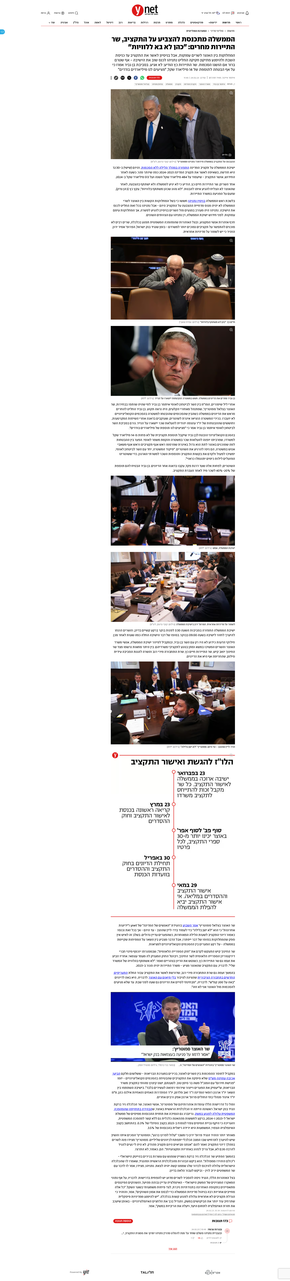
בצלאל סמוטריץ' (142, 84)
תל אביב (207, 13)
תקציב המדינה (190, 84)
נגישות (57, 13)
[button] (202, 12)
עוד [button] (53, 23)
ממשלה (169, 84)
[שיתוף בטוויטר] (129, 78)
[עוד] (111, 78)
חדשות (230, 31)
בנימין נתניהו (157, 84)
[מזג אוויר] (218, 14)
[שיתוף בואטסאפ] (142, 78)
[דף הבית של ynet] (145, 16)
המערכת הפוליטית (196, 31)
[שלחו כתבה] (122, 78)
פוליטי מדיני (216, 31)
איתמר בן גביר (219, 84)
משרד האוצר (204, 84)
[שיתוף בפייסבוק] (136, 78)
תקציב (178, 84)
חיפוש (71, 13)
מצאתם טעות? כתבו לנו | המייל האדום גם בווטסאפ (213, 1214)
